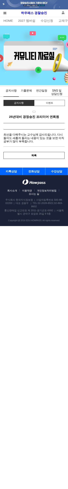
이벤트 (49, 102)
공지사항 (11, 90)
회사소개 (12, 190)
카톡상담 (11, 171)
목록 (34, 155)
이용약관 (27, 190)
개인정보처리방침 (46, 190)
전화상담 (34, 171)
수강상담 (56, 171)
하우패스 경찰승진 (34, 13)
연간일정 (41, 90)
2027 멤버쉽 (26, 20)
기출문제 (26, 90)
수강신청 (47, 20)
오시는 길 (34, 193)
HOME (8, 20)
